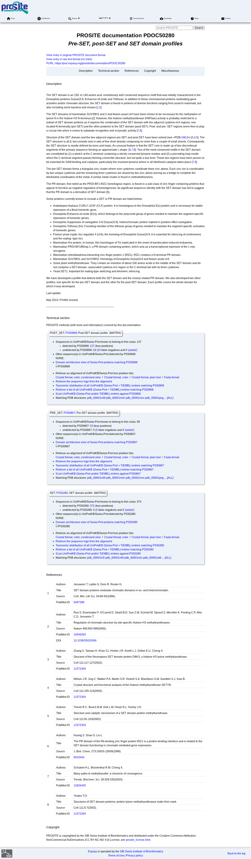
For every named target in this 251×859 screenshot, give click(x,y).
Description (86, 70)
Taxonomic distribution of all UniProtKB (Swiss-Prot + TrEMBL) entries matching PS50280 (110, 545)
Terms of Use (116, 855)
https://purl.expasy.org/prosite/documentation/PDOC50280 (90, 63)
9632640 (79, 757)
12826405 (80, 785)
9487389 (79, 602)
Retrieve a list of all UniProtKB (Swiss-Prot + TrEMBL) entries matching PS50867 (105, 469)
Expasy (92, 851)
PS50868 (71, 332)
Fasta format (171, 377)
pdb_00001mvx (135, 397)
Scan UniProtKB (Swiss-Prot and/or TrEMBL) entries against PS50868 (98, 393)
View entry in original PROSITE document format (75, 55)
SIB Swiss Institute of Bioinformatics (141, 851)
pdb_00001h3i (96, 557)
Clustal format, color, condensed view (78, 377)
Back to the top (237, 853)
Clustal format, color (116, 377)
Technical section (108, 70)
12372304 (80, 696)
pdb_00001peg (154, 397)
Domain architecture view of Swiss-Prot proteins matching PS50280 (96, 522)
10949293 (80, 634)
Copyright (150, 70)
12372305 (80, 668)
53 (91, 425)
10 (99, 350)
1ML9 (184, 137)
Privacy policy (134, 855)
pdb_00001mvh (115, 397)
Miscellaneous (170, 70)
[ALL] (170, 397)
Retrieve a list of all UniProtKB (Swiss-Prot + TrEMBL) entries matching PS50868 (105, 389)
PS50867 (69, 412)
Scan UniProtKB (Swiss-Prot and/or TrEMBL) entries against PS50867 (98, 473)
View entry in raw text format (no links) (69, 59)
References (132, 70)
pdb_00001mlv (133, 557)
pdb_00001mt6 (152, 557)
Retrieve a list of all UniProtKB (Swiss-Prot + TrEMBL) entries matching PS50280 (105, 549)
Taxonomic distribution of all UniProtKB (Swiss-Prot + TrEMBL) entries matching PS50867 (110, 465)
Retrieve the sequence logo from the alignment (84, 381)
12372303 (80, 725)
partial (132, 350)
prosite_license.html (138, 839)
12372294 (80, 813)
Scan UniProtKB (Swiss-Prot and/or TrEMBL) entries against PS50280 (98, 553)
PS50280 (62, 492)
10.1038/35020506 (85, 640)
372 (92, 505)
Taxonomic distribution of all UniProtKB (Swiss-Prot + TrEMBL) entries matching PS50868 (110, 385)
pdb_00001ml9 (96, 397)
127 (92, 345)
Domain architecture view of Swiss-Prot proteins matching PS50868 (96, 362)
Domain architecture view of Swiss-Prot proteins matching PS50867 (96, 442)
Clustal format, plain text (146, 377)
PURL (50, 63)
